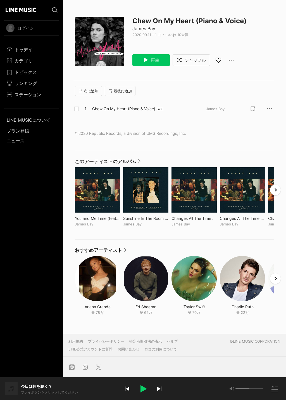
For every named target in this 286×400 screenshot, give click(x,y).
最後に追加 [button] (123, 91)
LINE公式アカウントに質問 (90, 349)
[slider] (242, 388)
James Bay (143, 28)
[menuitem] (31, 49)
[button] (143, 389)
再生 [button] (154, 60)
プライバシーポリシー (106, 341)
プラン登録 (18, 131)
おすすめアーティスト (101, 251)
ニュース (16, 140)
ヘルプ (172, 341)
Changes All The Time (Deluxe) (194, 218)
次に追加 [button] (91, 91)
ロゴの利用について (160, 349)
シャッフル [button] (195, 60)
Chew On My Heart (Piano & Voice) (123, 108)
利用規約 (75, 341)
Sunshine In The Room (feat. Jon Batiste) (145, 218)
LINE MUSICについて (28, 120)
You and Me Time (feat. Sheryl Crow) (97, 218)
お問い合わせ (128, 349)
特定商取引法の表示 (145, 341)
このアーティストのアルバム (108, 162)
